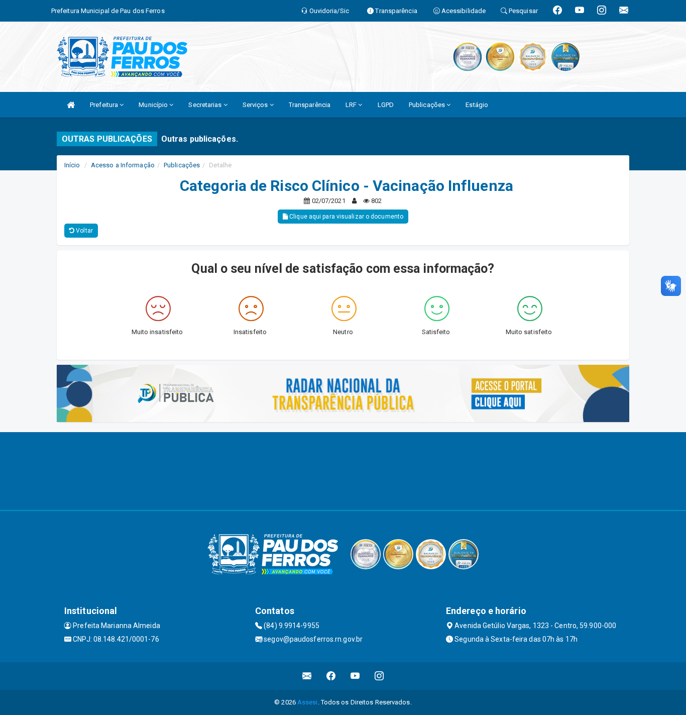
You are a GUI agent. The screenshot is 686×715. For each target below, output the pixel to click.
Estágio (477, 105)
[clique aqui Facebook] (331, 676)
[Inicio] (71, 105)
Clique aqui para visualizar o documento (345, 216)
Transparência (309, 105)
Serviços (256, 105)
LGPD (386, 105)
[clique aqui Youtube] (355, 676)
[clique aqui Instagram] (379, 676)
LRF (352, 105)
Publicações (427, 105)
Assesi (307, 702)
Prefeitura (105, 105)
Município (154, 105)
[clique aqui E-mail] (307, 676)
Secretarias (205, 105)
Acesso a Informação (123, 165)
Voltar (83, 230)
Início (72, 165)
